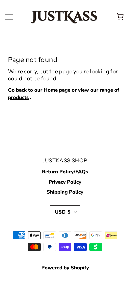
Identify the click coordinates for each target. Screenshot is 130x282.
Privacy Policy (65, 182)
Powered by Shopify (65, 267)
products (18, 97)
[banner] (64, 16)
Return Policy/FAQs (65, 171)
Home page (57, 90)
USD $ (63, 212)
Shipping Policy (65, 192)
